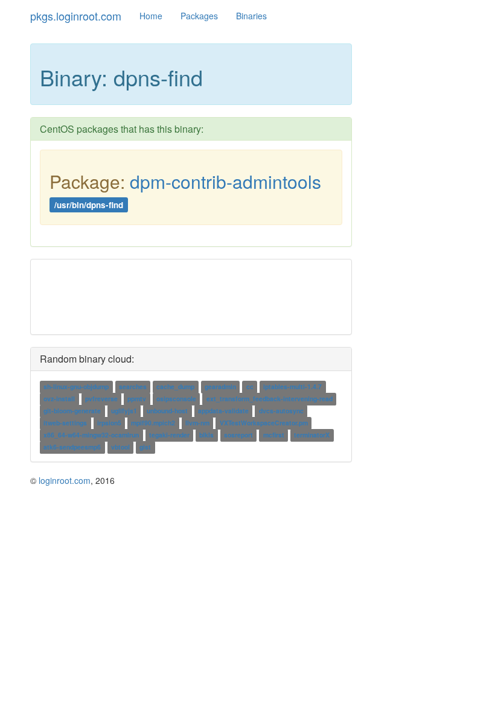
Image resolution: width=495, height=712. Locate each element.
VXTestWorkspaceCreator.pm (264, 423)
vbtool (120, 447)
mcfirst (273, 435)
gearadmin (220, 387)
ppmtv (136, 399)
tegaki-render (169, 435)
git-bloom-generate (72, 411)
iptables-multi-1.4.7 (292, 387)
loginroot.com (65, 480)
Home (150, 16)
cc (250, 387)
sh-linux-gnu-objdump (76, 387)
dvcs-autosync (281, 411)
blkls (206, 435)
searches (133, 387)
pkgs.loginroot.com (75, 16)
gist (145, 447)
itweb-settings (65, 423)
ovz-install (59, 399)
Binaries (251, 16)
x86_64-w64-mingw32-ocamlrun (91, 435)
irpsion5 (109, 423)
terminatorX (312, 435)
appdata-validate (223, 411)
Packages (199, 16)
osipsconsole (176, 399)
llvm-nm (197, 423)
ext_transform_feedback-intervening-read (269, 399)
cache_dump (175, 387)
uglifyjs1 (124, 411)
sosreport (238, 435)
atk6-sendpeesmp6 (72, 447)
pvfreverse (101, 399)
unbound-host (167, 411)
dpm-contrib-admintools (225, 181)
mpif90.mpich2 (153, 423)
